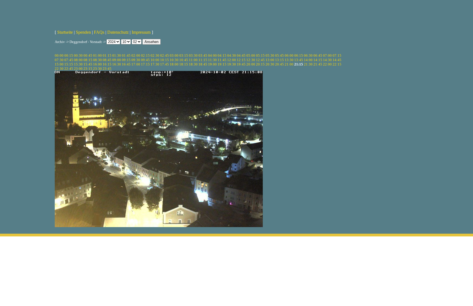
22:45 (68, 69)
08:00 (78, 60)
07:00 (327, 55)
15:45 (87, 64)
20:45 (279, 64)
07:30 (59, 60)
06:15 (298, 55)
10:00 (155, 60)
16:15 (107, 64)
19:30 (231, 64)
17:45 (164, 64)
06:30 (308, 55)
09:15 (126, 60)
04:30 (231, 55)
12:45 (260, 60)
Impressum (141, 32)
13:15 (279, 60)
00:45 (87, 55)
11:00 (193, 60)
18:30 (193, 64)
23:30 (97, 69)
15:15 (68, 64)
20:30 (270, 64)
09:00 (116, 60)
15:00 (59, 64)
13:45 (298, 60)
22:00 (327, 64)
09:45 (145, 60)
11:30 (212, 60)
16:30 (116, 64)
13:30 (289, 60)
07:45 (68, 60)
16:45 (126, 64)
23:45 (107, 69)
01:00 (97, 55)
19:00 (212, 64)
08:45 (107, 60)
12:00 (231, 60)
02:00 (135, 55)
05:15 (260, 55)
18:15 (183, 64)
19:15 (222, 64)
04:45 (241, 55)
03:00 (174, 55)
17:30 (155, 64)
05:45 (279, 55)
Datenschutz (118, 32)
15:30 (78, 64)
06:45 (317, 55)
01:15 (107, 55)
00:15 (68, 55)
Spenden (83, 32)
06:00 (289, 55)
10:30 (174, 60)
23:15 (87, 69)
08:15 (87, 60)
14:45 (337, 60)
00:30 (78, 55)
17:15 (145, 64)
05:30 (270, 55)
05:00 (250, 55)
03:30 (193, 55)
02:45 (164, 55)
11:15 (202, 60)
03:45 (202, 55)
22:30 (59, 69)
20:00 (250, 64)
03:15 (183, 55)
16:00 (97, 64)
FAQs (99, 32)
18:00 (174, 64)
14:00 (308, 60)
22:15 (337, 64)
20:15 (260, 64)
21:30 (308, 64)
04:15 (222, 55)
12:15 (241, 60)
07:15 (337, 55)
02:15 (145, 55)
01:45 (126, 55)
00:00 (59, 55)
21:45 (317, 64)
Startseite (65, 32)
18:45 (202, 64)
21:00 (289, 64)
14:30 (327, 60)
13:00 (270, 60)
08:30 (97, 60)
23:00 (78, 69)
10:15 (164, 60)
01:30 (116, 55)
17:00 (135, 64)
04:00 (212, 55)
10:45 (183, 60)
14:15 (317, 60)
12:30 (250, 60)
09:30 (135, 60)
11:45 (222, 60)
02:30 (155, 55)
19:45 (241, 64)
